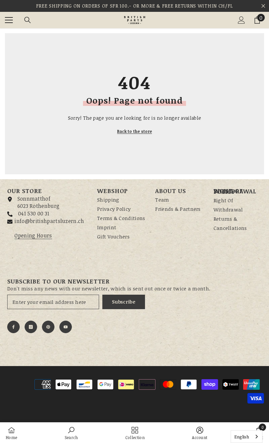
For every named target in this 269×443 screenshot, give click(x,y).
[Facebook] (13, 327)
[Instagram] (31, 327)
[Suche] (27, 20)
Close (263, 6)
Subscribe (123, 302)
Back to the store (134, 131)
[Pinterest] (48, 327)
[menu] (9, 20)
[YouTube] (65, 327)
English (241, 437)
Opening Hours (33, 235)
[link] (71, 433)
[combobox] (246, 436)
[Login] (241, 20)
